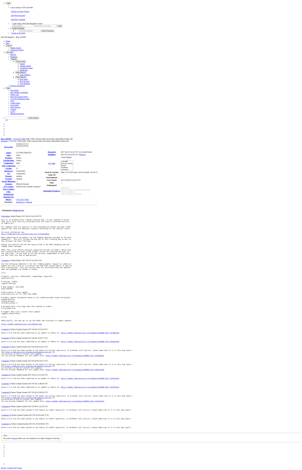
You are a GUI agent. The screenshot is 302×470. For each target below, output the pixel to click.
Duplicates (24, 70)
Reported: (52, 152)
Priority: (8, 176)
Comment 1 (5, 260)
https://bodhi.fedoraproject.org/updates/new (21, 324)
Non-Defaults (25, 84)
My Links (10, 52)
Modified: (52, 155)
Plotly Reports (21, 77)
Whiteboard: (9, 194)
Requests (13, 57)
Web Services (15, 107)
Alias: (8, 155)
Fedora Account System (19, 12)
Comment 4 (5, 347)
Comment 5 (5, 361)
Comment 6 (5, 375)
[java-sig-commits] (67, 164)
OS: (8, 174)
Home (8, 41)
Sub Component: (9, 166)
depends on (20, 202)
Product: (8, 158)
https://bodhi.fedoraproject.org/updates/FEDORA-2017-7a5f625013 (90, 378)
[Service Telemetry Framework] (75, 194)
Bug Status (24, 79)
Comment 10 (6, 415)
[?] (7, 120)
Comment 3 (5, 338)
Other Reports (21, 72)
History (82, 155)
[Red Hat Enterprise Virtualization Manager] (75, 190)
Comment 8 (5, 392)
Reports (14, 59)
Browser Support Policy (19, 97)
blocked (29, 202)
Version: (8, 168)
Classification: (8, 161)
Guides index (15, 103)
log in (15, 438)
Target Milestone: (9, 181)
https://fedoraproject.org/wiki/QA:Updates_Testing (28, 352)
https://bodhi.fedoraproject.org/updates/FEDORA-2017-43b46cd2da (90, 341)
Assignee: (9, 184)
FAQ (12, 101)
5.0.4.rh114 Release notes (19, 99)
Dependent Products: (51, 191)
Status (8, 153)
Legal (12, 112)
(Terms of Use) (18, 210)
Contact (13, 109)
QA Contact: (9, 187)
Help (8, 88)
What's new (14, 95)
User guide (14, 105)
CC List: (51, 163)
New (7, 43)
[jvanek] (67, 166)
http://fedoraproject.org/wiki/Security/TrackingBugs (25, 234)
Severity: (8, 179)
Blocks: (9, 200)
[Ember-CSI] (75, 188)
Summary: (5, 141)
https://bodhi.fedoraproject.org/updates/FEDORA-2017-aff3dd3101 (90, 333)
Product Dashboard (17, 86)
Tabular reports (25, 66)
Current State (20, 61)
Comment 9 (5, 406)
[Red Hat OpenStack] (75, 192)
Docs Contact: (8, 189)
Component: (9, 163)
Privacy (4, 468)
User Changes (25, 75)
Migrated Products (17, 114)
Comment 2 (5, 329)
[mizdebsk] (67, 168)
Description (5, 216)
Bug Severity (25, 82)
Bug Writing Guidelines (19, 92)
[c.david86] (67, 162)
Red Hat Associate (17, 16)
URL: (8, 192)
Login (8, 3)
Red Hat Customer (17, 20)
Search (9, 46)
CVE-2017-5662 (19, 139)
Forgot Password (17, 28)
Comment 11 (6, 424)
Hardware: (8, 171)
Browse (13, 55)
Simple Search (15, 48)
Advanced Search (17, 50)
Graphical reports (26, 68)
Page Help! (14, 90)
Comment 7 (5, 384)
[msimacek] (67, 170)
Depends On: (8, 197)
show (69, 157)
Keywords (8, 147)
